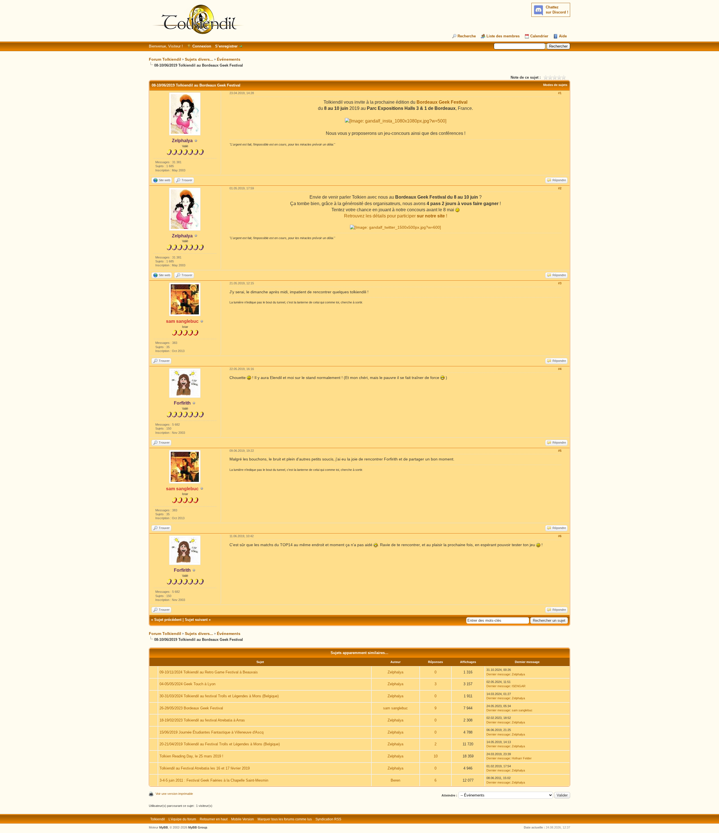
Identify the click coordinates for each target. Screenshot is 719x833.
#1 (559, 93)
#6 (559, 536)
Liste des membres (503, 36)
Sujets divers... (199, 59)
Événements (228, 59)
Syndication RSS (328, 819)
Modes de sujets (555, 85)
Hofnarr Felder (522, 758)
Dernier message (498, 674)
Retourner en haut (213, 819)
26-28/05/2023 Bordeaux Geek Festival (191, 708)
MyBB (163, 827)
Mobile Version (242, 819)
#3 (559, 283)
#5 (559, 450)
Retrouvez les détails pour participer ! (395, 216)
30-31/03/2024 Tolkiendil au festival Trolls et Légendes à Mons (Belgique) (219, 696)
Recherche (467, 36)
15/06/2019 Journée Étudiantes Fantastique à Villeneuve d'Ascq (211, 732)
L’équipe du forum (182, 819)
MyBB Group (197, 827)
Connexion (201, 46)
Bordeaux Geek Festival (442, 102)
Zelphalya (395, 672)
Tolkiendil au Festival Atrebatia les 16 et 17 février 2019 (205, 768)
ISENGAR (518, 686)
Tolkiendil (157, 819)
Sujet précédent (167, 620)
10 (436, 756)
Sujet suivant (196, 620)
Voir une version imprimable (174, 793)
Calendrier (539, 36)
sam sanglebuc (395, 708)
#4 (559, 369)
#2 (559, 188)
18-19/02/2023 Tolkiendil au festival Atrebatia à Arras (202, 720)
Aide (563, 36)
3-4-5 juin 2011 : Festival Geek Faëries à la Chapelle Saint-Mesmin (214, 780)
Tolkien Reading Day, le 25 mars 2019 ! (191, 756)
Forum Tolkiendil (165, 59)
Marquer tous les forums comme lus (285, 819)
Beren (395, 780)
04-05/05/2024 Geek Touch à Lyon (187, 684)
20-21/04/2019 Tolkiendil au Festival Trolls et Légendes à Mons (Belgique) (220, 744)
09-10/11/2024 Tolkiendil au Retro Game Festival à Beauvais (209, 672)
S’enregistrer (226, 46)
